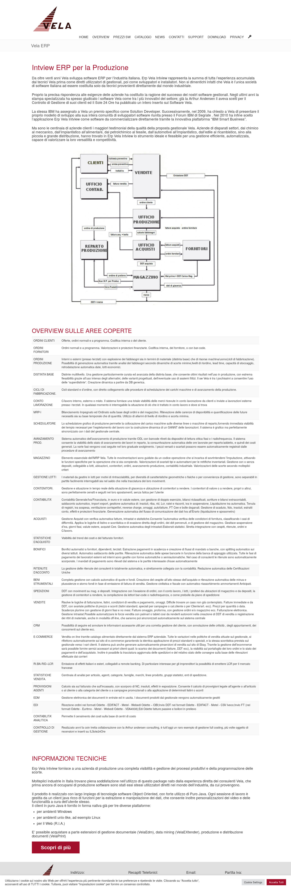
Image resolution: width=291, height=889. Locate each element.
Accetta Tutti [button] (276, 882)
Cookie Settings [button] (253, 882)
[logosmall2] (52, 20)
